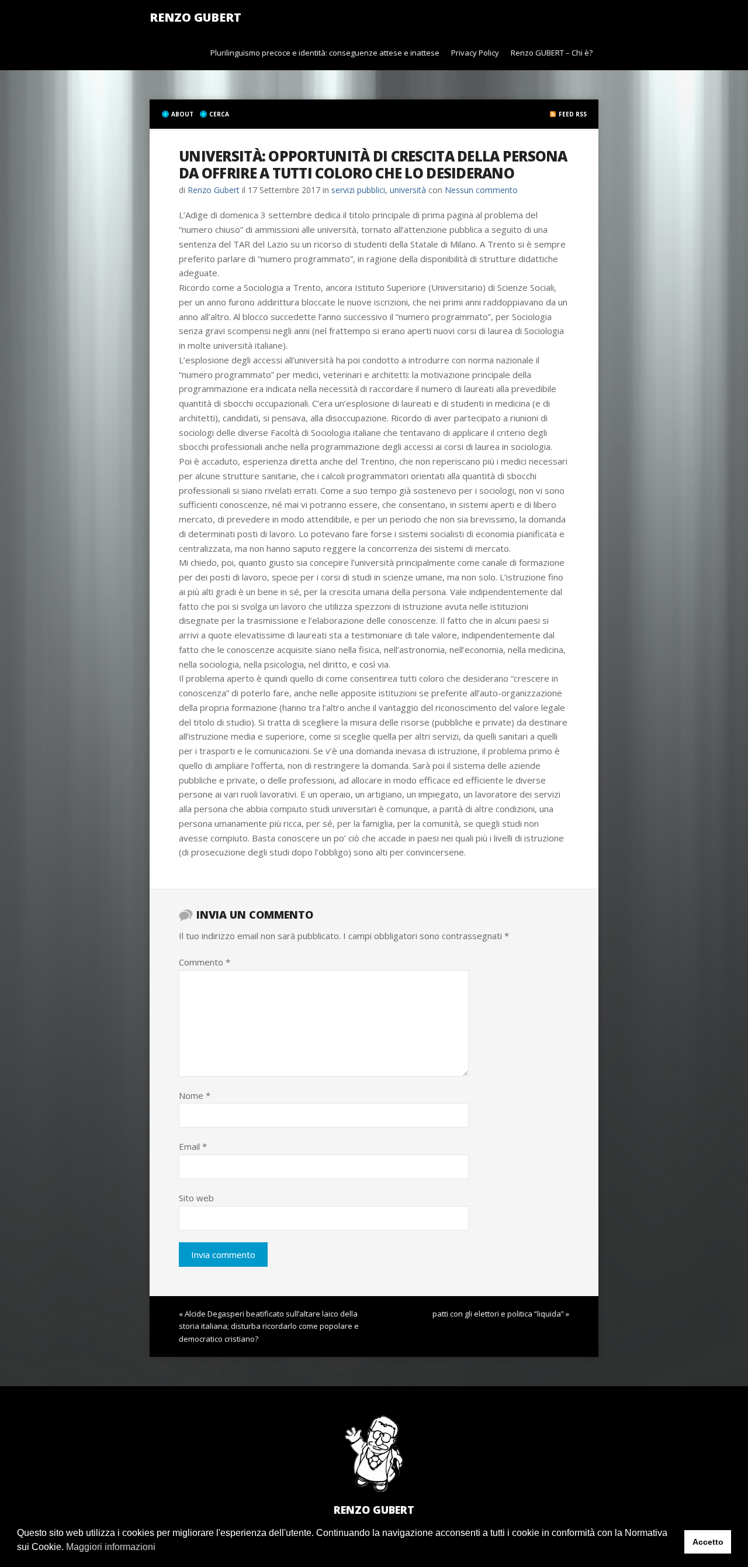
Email (193, 1146)
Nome (194, 1095)
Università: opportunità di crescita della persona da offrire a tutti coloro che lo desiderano (373, 164)
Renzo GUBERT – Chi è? (552, 52)
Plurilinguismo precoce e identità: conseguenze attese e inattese (324, 52)
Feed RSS (573, 114)
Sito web (196, 1198)
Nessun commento (481, 189)
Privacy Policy (475, 52)
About (182, 114)
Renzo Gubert (195, 17)
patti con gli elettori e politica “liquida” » (500, 1313)
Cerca (219, 114)
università (408, 189)
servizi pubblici (358, 189)
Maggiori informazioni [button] (110, 1547)
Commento (204, 962)
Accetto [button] (707, 1542)
